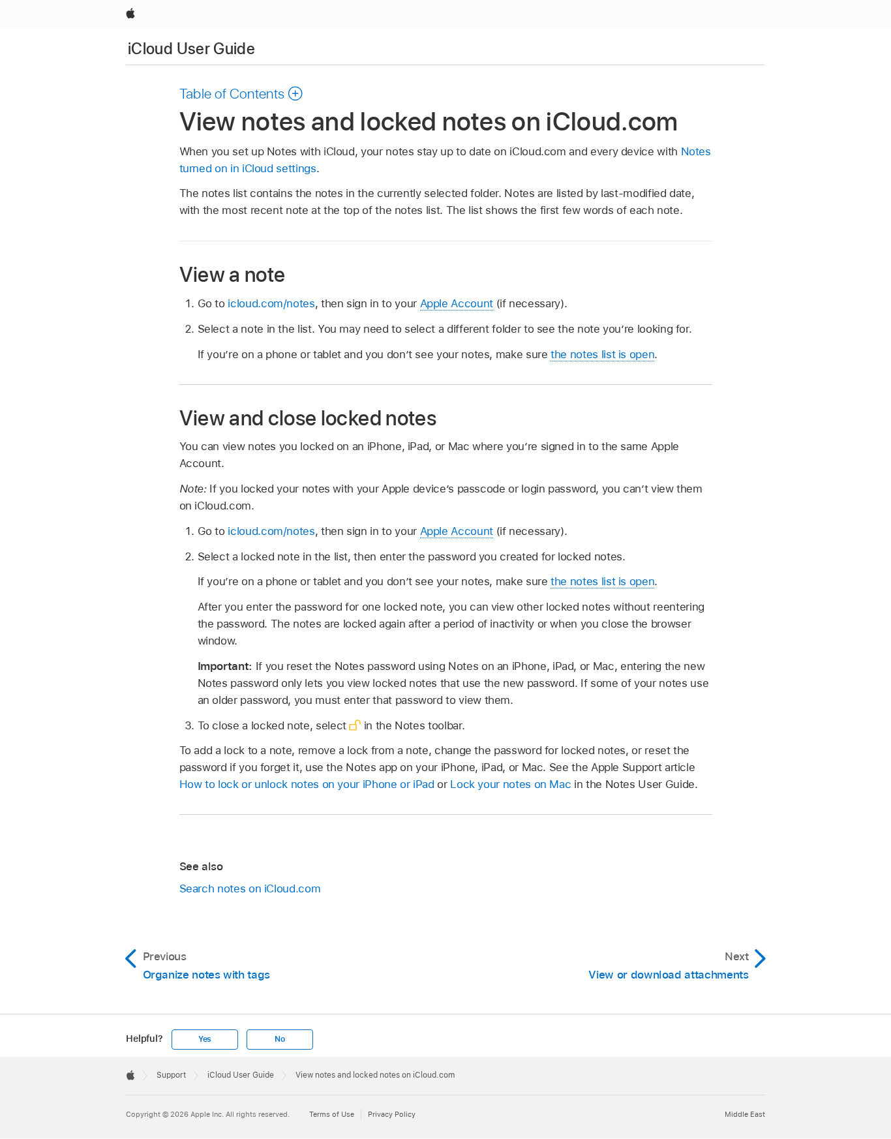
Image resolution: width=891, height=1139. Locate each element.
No (280, 1039)
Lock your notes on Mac (510, 784)
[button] (241, 93)
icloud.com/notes (271, 303)
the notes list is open (602, 354)
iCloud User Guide (191, 48)
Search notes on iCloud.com (250, 888)
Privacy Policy (391, 1114)
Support (171, 1075)
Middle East (745, 1114)
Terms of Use (331, 1114)
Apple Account (456, 303)
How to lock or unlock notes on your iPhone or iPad (306, 784)
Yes (204, 1039)
